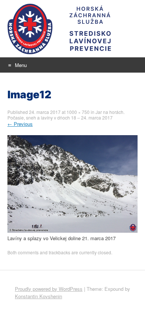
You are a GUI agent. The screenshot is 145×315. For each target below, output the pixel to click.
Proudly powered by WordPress (49, 288)
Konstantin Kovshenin (38, 296)
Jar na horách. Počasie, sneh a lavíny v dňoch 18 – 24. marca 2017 (66, 115)
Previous (20, 123)
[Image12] (72, 230)
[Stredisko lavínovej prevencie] (72, 28)
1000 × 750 (78, 112)
